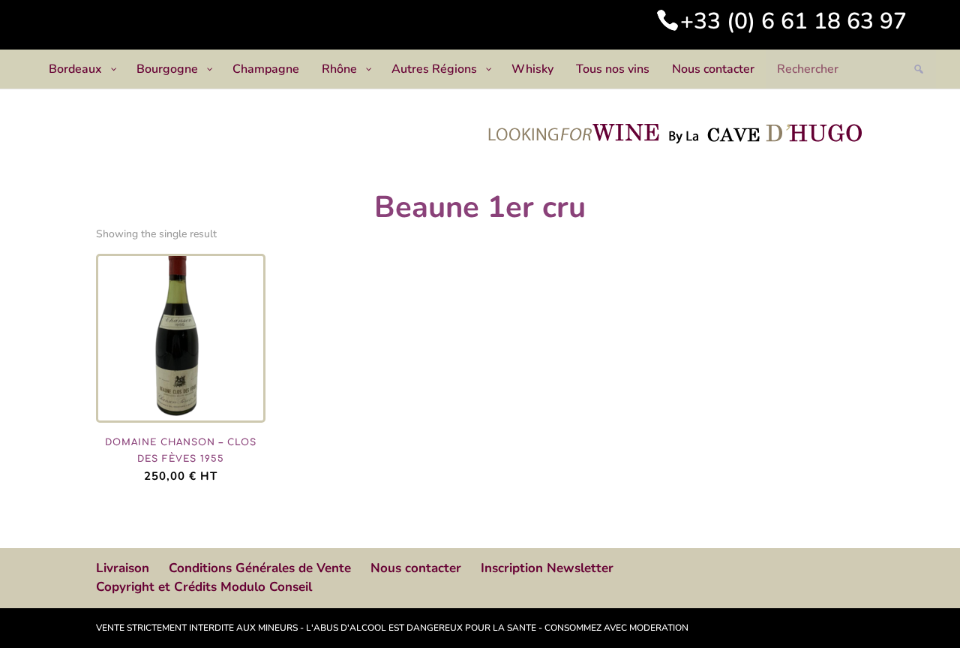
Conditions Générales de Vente (260, 568)
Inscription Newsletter (547, 568)
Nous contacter (415, 568)
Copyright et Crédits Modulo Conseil (204, 586)
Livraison (122, 568)
